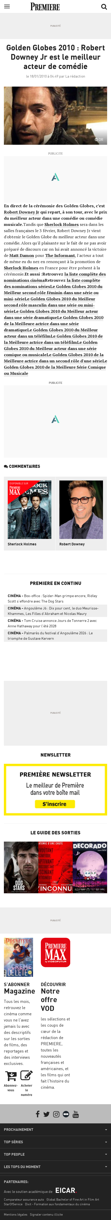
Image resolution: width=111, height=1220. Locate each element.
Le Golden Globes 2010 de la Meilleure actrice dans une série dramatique (53, 324)
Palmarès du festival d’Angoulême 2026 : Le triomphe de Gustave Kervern (50, 635)
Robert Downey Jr (21, 212)
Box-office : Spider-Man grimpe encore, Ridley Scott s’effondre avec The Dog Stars (52, 598)
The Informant (60, 255)
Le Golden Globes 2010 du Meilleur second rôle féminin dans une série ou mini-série (53, 293)
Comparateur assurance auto (24, 1199)
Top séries (13, 1142)
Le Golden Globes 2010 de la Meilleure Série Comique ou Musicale (55, 367)
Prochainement (18, 1129)
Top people (14, 1154)
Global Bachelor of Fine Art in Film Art (72, 1199)
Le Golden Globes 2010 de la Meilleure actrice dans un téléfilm (53, 339)
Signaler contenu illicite (46, 1214)
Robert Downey (72, 544)
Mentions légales (15, 1214)
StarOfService (13, 1204)
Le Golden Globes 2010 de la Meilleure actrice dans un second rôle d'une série (54, 358)
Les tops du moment (22, 1167)
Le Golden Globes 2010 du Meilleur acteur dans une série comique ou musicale (51, 348)
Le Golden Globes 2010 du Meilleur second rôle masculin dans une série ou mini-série (49, 305)
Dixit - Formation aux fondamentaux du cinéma (57, 1204)
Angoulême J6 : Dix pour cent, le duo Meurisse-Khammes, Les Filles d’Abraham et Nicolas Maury (53, 611)
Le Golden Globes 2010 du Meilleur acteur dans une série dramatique (51, 314)
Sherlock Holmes (61, 224)
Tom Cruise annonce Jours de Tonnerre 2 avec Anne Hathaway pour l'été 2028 (52, 623)
